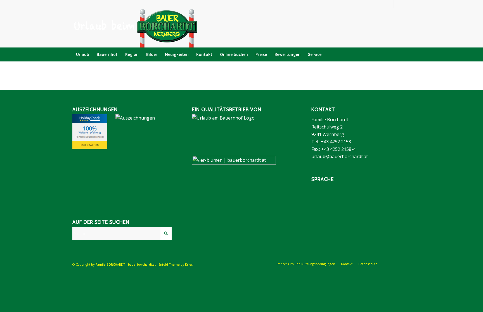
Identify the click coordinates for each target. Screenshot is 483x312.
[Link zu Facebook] (389, 4)
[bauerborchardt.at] (135, 27)
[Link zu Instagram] (398, 4)
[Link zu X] (406, 4)
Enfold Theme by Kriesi (175, 264)
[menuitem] (82, 54)
